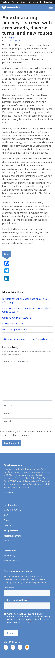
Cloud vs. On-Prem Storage (16, 317)
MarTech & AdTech (12, 510)
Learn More (9, 492)
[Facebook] (6, 647)
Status (24, 1)
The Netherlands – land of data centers (42, 338)
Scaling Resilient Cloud (13, 323)
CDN (5, 545)
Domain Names (11, 560)
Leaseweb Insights (12, 40)
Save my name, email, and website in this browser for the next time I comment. (26, 433)
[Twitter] (13, 647)
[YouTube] (27, 647)
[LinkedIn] (20, 647)
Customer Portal (9, 1)
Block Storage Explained (15, 329)
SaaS (6, 515)
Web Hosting (9, 555)
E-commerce (9, 525)
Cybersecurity (10, 550)
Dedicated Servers (12, 535)
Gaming (7, 520)
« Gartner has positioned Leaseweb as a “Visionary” (14, 338)
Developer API (35, 1)
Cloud (6, 540)
